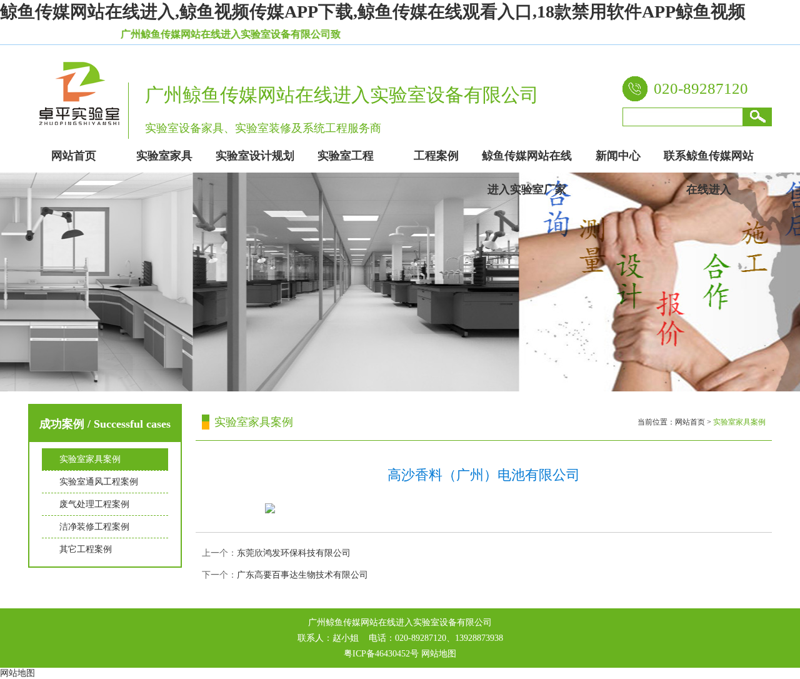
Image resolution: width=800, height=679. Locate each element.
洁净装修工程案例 (94, 526)
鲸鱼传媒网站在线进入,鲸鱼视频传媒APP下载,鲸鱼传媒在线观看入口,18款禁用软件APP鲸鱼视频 (373, 11)
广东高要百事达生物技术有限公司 (302, 575)
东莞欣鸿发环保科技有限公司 (294, 553)
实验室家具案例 (90, 459)
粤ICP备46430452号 (381, 653)
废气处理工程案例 (94, 504)
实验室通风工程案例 (98, 481)
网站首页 (690, 422)
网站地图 (438, 653)
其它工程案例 (85, 549)
